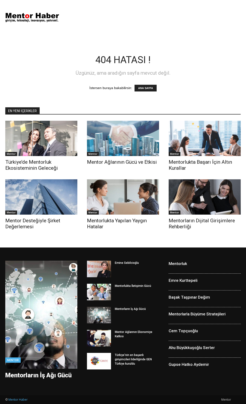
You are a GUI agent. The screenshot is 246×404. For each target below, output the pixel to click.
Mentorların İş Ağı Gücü (38, 375)
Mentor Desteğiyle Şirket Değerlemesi (32, 223)
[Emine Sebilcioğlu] (99, 269)
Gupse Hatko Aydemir (189, 364)
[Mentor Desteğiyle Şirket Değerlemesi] (41, 197)
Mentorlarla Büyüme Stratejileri (197, 314)
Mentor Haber (18, 400)
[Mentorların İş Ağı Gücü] (99, 315)
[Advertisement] (153, 17)
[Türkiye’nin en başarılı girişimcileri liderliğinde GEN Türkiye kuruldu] (99, 361)
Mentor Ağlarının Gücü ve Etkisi (122, 162)
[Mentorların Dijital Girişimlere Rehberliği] (205, 197)
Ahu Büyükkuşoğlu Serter (192, 347)
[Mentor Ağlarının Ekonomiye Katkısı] (99, 338)
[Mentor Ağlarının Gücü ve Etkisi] (123, 138)
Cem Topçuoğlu (183, 330)
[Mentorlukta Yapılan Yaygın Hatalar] (123, 197)
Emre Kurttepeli (183, 280)
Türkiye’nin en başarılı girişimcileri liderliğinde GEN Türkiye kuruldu (133, 359)
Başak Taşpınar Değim (189, 297)
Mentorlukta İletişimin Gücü (133, 286)
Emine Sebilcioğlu (127, 263)
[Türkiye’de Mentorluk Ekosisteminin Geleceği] (41, 138)
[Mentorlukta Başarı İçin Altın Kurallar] (205, 138)
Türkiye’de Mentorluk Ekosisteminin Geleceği (31, 165)
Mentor (11, 154)
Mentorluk (178, 263)
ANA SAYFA (145, 88)
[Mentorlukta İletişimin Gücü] (99, 292)
